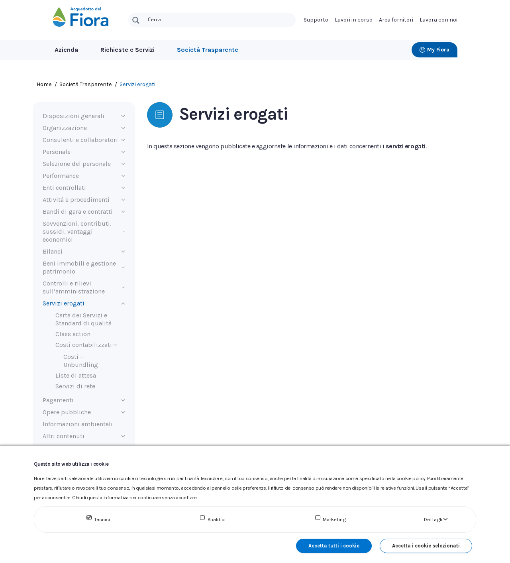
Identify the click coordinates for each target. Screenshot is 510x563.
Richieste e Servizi (127, 49)
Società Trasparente (207, 49)
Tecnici (102, 519)
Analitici (217, 519)
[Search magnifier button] (135, 20)
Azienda (66, 49)
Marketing (334, 519)
